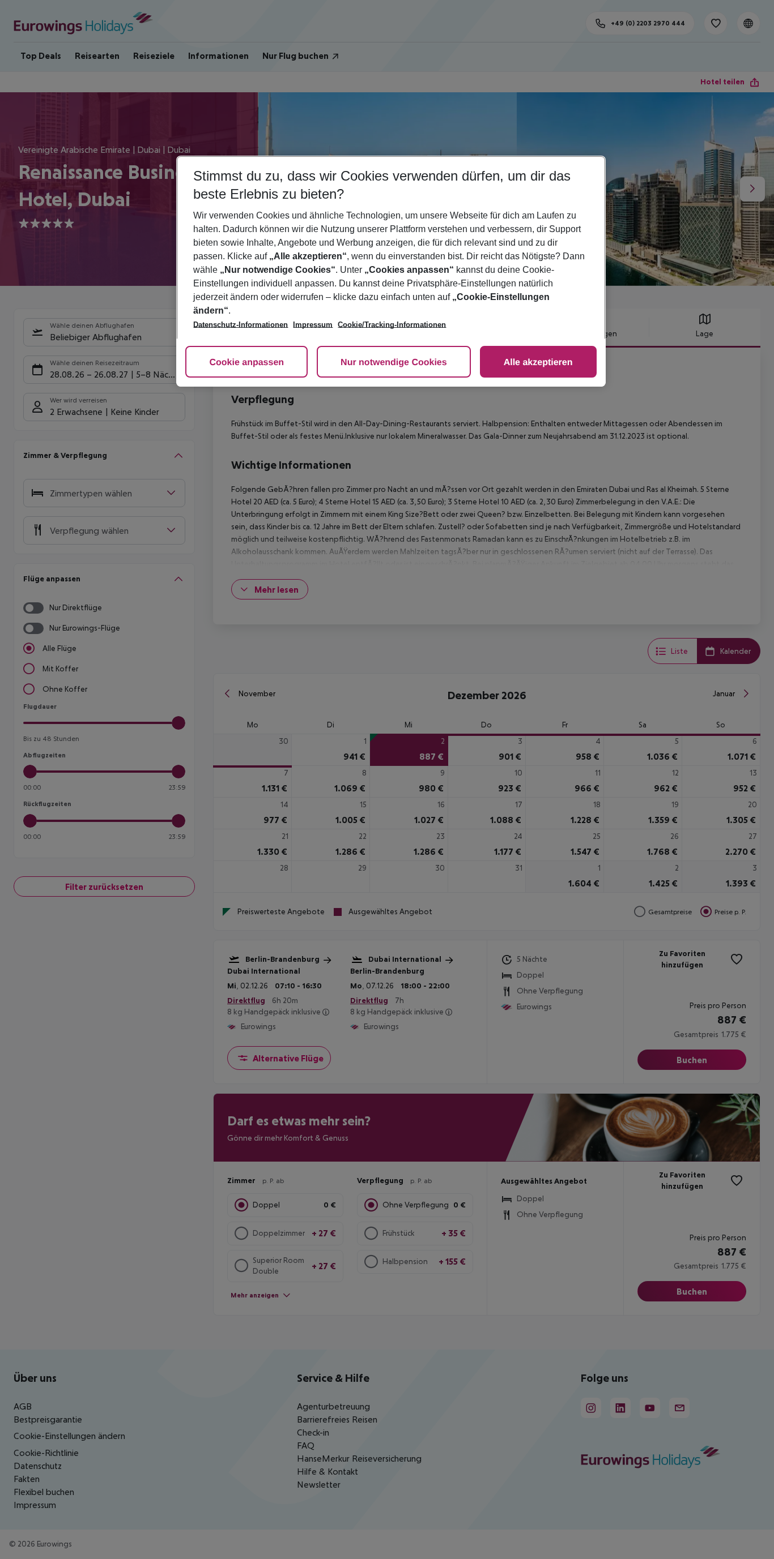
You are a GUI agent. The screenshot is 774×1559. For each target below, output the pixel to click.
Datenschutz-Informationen (240, 324)
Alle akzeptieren (538, 362)
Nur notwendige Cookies (394, 362)
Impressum (313, 324)
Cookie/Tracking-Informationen (392, 324)
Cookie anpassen (246, 362)
